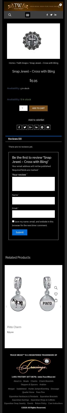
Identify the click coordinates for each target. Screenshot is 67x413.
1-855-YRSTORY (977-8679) (24, 377)
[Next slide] (61, 306)
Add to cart (38, 108)
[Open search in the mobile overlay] (9, 14)
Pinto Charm (14, 327)
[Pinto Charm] (56, 287)
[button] (27, 14)
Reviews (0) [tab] (15, 138)
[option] (33, 306)
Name (15, 195)
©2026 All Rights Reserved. (33, 408)
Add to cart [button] (56, 300)
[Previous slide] (6, 306)
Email (15, 208)
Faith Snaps (22, 63)
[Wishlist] (56, 294)
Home (12, 63)
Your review (19, 174)
